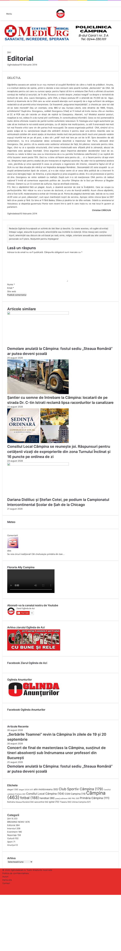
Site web (11, 291)
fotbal (29, 798)
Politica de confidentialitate (15, 873)
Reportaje (12, 835)
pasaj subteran (63, 798)
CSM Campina (75, 793)
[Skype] (1, 896)
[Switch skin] (117, 14)
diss (9, 550)
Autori (5, 876)
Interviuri (11, 828)
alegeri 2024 (26, 789)
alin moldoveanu (46, 789)
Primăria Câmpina (94, 798)
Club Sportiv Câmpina (81, 789)
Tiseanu (65, 802)
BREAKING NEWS (15, 822)
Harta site (7, 880)
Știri (9, 52)
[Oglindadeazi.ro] (60, 13)
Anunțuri (11, 845)
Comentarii (12, 535)
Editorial (11, 825)
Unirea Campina (81, 802)
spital (54, 801)
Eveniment (12, 831)
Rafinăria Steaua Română (20, 802)
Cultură (10, 838)
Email (10, 288)
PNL (75, 798)
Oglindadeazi (13, 64)
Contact (6, 883)
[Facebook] (0, 896)
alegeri (12, 789)
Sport (10, 841)
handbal (47, 798)
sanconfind (41, 802)
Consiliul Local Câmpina (45, 793)
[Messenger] (2, 896)
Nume (11, 284)
